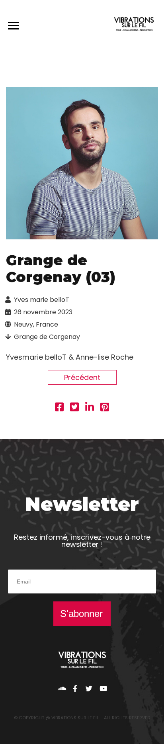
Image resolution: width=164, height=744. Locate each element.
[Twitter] (89, 688)
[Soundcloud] (61, 688)
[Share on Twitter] (74, 408)
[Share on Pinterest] (104, 408)
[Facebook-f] (75, 688)
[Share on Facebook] (59, 408)
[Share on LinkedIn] (89, 408)
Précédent (82, 377)
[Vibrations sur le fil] (134, 25)
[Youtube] (103, 688)
